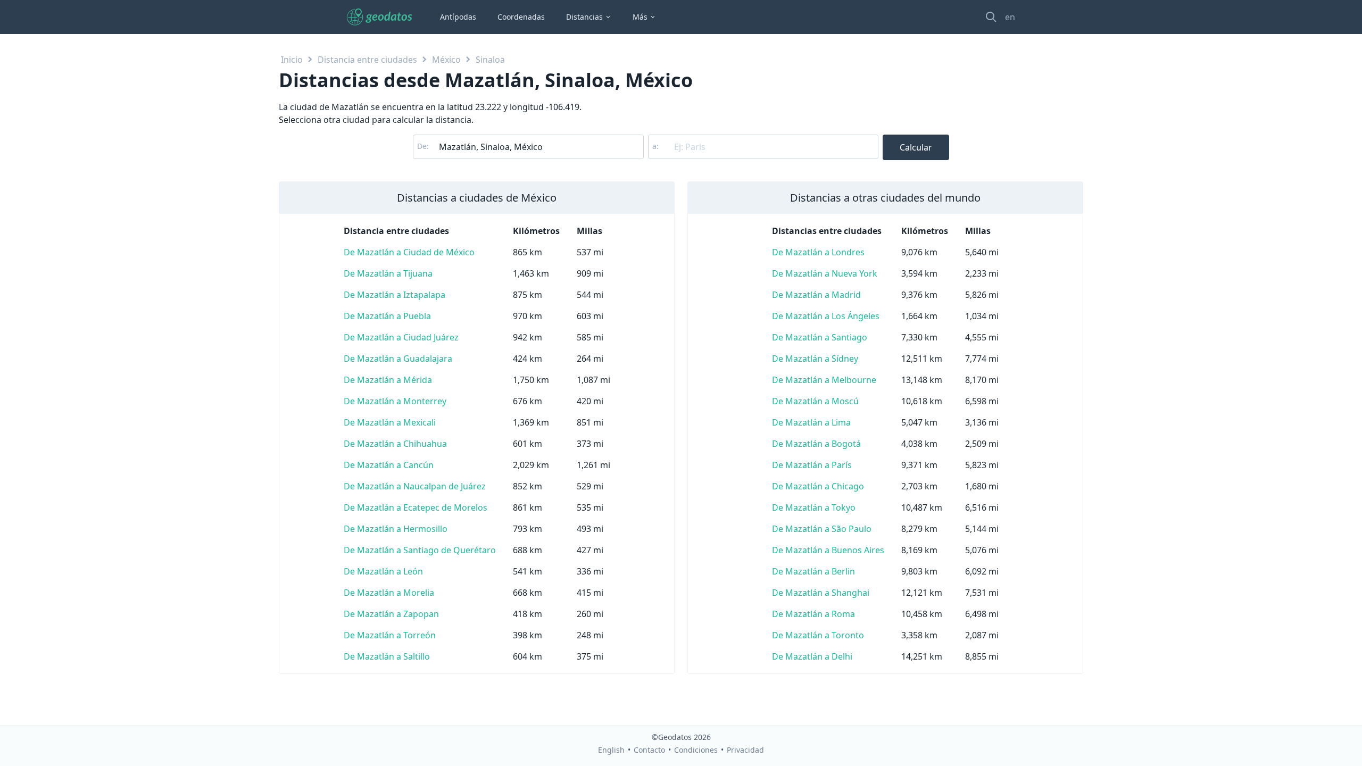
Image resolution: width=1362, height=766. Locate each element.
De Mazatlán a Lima (811, 422)
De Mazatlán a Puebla (387, 316)
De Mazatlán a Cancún (389, 465)
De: (423, 146)
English (611, 750)
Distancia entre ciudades (367, 59)
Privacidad (745, 750)
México (446, 59)
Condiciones (696, 750)
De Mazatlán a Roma (813, 614)
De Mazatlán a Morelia (389, 592)
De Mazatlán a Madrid (816, 295)
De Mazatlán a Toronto (818, 635)
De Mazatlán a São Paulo (821, 529)
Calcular (916, 147)
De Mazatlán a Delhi (812, 656)
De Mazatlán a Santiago (819, 337)
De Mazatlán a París (812, 465)
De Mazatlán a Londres (818, 252)
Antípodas (458, 17)
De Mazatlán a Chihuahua (395, 443)
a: (655, 146)
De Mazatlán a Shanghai (820, 592)
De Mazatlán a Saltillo (387, 656)
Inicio (292, 59)
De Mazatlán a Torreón (390, 635)
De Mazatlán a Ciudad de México (409, 252)
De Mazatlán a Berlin (813, 571)
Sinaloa (490, 59)
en (1010, 17)
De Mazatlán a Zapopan (391, 614)
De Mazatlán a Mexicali (390, 422)
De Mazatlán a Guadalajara (398, 358)
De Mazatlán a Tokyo (814, 507)
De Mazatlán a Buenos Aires (828, 550)
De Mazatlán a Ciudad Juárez (401, 337)
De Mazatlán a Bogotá (816, 443)
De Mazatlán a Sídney (815, 358)
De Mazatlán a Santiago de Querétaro (420, 550)
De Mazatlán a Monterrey (395, 401)
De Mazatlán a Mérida (388, 380)
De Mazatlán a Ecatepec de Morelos (415, 507)
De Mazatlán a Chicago (818, 486)
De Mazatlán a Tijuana (388, 273)
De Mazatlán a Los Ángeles (825, 316)
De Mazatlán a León (383, 571)
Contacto (649, 750)
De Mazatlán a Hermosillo (395, 529)
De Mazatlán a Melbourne (824, 380)
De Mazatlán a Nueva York (824, 273)
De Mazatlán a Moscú (815, 401)
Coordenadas (521, 17)
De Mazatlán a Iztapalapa (394, 295)
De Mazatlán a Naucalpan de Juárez (415, 486)
